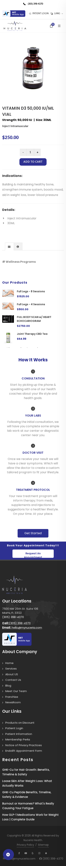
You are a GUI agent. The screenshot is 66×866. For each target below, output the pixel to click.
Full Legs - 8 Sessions (31, 291)
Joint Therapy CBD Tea (32, 334)
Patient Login (40, 14)
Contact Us (13, 680)
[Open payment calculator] (8, 854)
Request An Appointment (33, 555)
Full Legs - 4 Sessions (31, 304)
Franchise (11, 697)
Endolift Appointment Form (23, 751)
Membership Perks (17, 739)
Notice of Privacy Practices (23, 745)
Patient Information (18, 734)
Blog (8, 685)
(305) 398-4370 (13, 617)
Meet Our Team (16, 691)
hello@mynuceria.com (22, 627)
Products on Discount (19, 723)
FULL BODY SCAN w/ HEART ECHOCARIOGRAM (34, 319)
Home (9, 663)
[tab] (9, 246)
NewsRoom (13, 702)
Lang (57, 14)
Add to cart (33, 162)
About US (11, 674)
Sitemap (43, 845)
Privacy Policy (25, 845)
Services (11, 668)
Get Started (33, 533)
